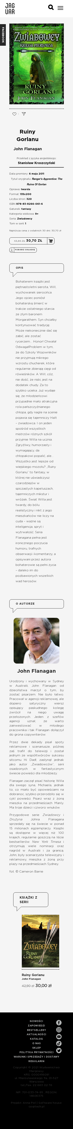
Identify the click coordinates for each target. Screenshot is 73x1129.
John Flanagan (27, 149)
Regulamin (36, 1061)
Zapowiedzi (36, 1026)
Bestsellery (36, 1030)
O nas (36, 1043)
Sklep (36, 1048)
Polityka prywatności (36, 1052)
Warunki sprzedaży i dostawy (36, 1057)
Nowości (36, 1021)
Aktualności (36, 1034)
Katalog (36, 1039)
